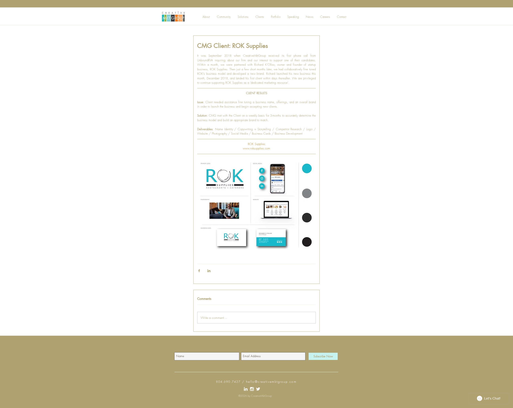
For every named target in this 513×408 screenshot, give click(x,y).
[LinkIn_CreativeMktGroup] (245, 389)
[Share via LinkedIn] (209, 271)
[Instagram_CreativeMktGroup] (251, 389)
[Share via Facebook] (199, 271)
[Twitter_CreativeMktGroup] (258, 389)
